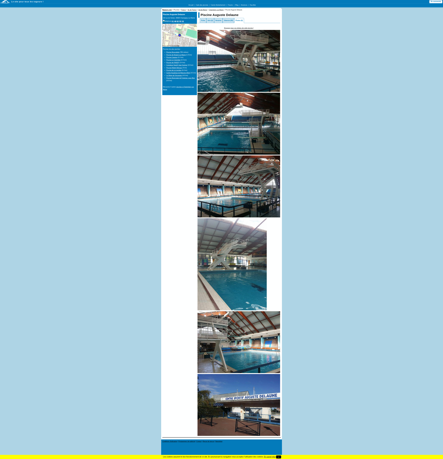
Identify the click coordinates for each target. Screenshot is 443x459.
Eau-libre (253, 5)
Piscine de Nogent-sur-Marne (176, 55)
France (183, 10)
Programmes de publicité (186, 441)
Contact (199, 441)
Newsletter (218, 441)
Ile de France (192, 10)
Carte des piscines (202, 5)
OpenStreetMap (175, 45)
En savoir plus (270, 457)
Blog (236, 5)
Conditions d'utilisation (169, 441)
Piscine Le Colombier (173, 60)
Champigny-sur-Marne (216, 10)
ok (278, 457)
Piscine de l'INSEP (172, 62)
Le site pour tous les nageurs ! (27, 2)
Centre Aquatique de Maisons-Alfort (178, 73)
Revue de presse (208, 441)
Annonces (244, 5)
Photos (238, 20)
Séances (227, 20)
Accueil (191, 5)
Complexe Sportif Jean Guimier (176, 65)
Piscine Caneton (171, 57)
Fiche (203, 20)
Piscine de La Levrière (173, 70)
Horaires (218, 20)
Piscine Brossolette (172, 52)
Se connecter (436, 1)
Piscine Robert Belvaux (174, 68)
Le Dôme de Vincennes (174, 75)
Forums (230, 5)
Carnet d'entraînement (218, 5)
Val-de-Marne (202, 10)
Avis (209, 20)
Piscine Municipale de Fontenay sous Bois (180, 78)
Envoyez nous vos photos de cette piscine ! (239, 28)
